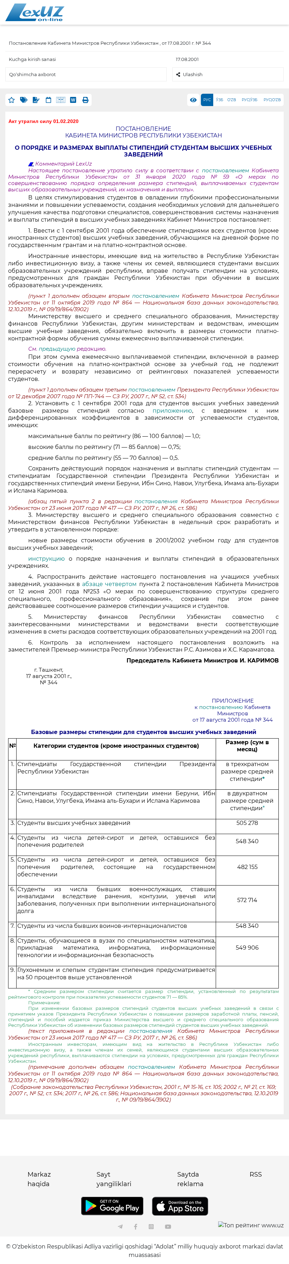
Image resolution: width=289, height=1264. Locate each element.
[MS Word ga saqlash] (73, 100)
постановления (158, 501)
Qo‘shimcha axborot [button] (32, 74)
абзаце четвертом (110, 584)
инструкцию (48, 558)
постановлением (227, 170)
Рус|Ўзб (249, 100)
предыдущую (57, 349)
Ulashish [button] (193, 74)
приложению (172, 410)
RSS (256, 1174)
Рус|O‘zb (272, 100)
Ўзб (219, 100)
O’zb (231, 100)
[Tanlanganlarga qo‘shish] (11, 100)
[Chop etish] (85, 100)
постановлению (221, 707)
